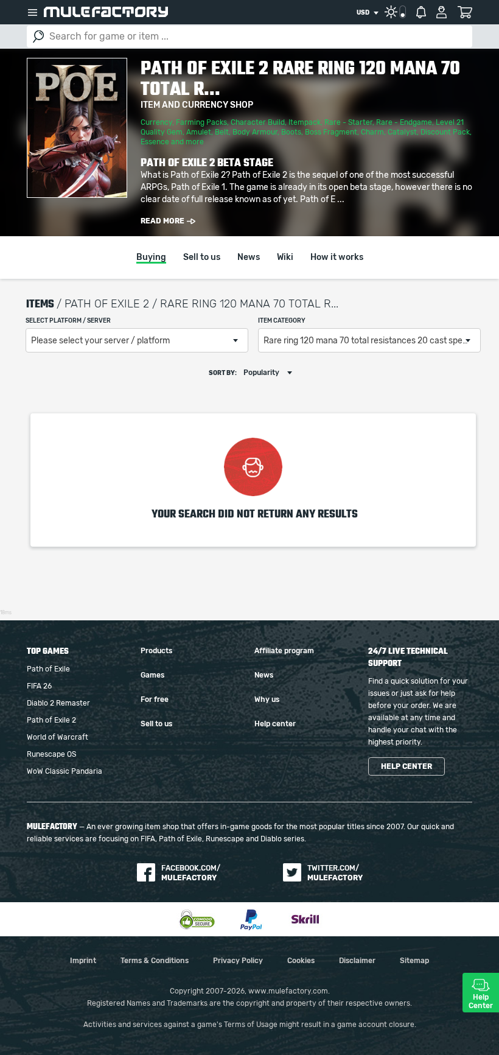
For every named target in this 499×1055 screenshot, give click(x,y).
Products (156, 650)
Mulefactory (106, 12)
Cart (464, 12)
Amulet (198, 132)
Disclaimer (357, 960)
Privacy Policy (238, 960)
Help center (275, 723)
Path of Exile (48, 669)
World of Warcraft (57, 737)
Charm (372, 132)
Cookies (301, 960)
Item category (281, 321)
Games (152, 675)
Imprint (83, 960)
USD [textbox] (363, 13)
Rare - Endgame (404, 122)
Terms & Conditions (154, 960)
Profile (441, 12)
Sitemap (414, 960)
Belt (222, 132)
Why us (266, 699)
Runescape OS (51, 754)
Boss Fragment (331, 132)
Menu (32, 12)
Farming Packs (201, 122)
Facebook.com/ (190, 873)
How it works (336, 257)
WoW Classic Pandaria (64, 771)
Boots (291, 132)
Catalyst (402, 132)
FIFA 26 (39, 686)
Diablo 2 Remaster (58, 703)
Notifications (421, 12)
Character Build (258, 122)
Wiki (285, 257)
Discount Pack (445, 132)
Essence (155, 141)
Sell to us (201, 257)
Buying (151, 257)
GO (38, 36)
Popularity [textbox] (261, 372)
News (248, 257)
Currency (156, 122)
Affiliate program (284, 650)
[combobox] (367, 12)
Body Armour (254, 132)
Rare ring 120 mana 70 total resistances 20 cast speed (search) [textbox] (371, 341)
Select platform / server (68, 321)
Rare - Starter (348, 122)
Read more (162, 221)
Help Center (481, 1001)
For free (155, 699)
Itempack (304, 122)
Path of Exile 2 (51, 720)
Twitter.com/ (335, 873)
